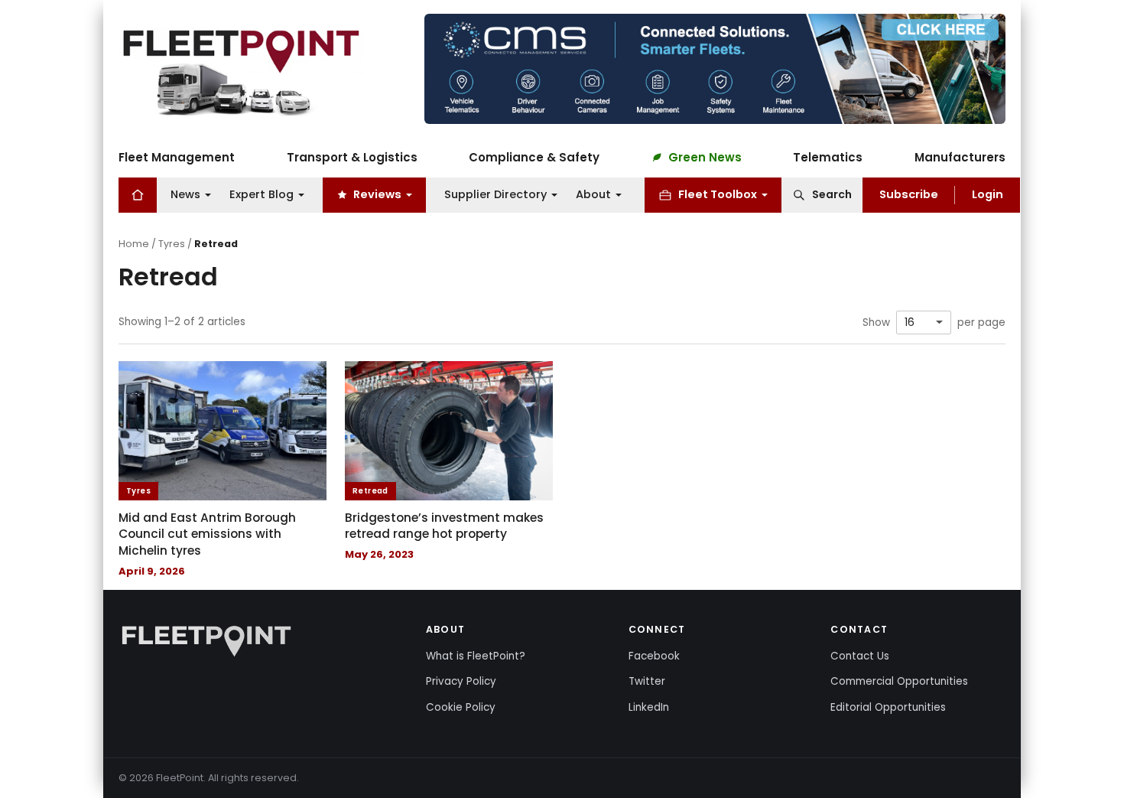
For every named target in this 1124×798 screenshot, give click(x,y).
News (185, 194)
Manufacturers (959, 157)
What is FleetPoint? (475, 656)
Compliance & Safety (534, 157)
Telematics (827, 157)
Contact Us (859, 656)
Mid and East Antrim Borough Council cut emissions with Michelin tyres (207, 534)
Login (987, 194)
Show (876, 323)
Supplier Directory (495, 194)
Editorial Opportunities (888, 707)
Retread (370, 491)
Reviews (377, 194)
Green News (705, 157)
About (593, 194)
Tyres (171, 243)
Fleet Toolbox (717, 194)
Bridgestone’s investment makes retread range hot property (444, 526)
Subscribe (908, 194)
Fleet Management (177, 157)
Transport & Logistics (352, 157)
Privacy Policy (461, 681)
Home (134, 243)
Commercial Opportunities (899, 681)
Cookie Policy (460, 707)
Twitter (647, 681)
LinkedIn (649, 707)
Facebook (654, 656)
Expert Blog (261, 194)
